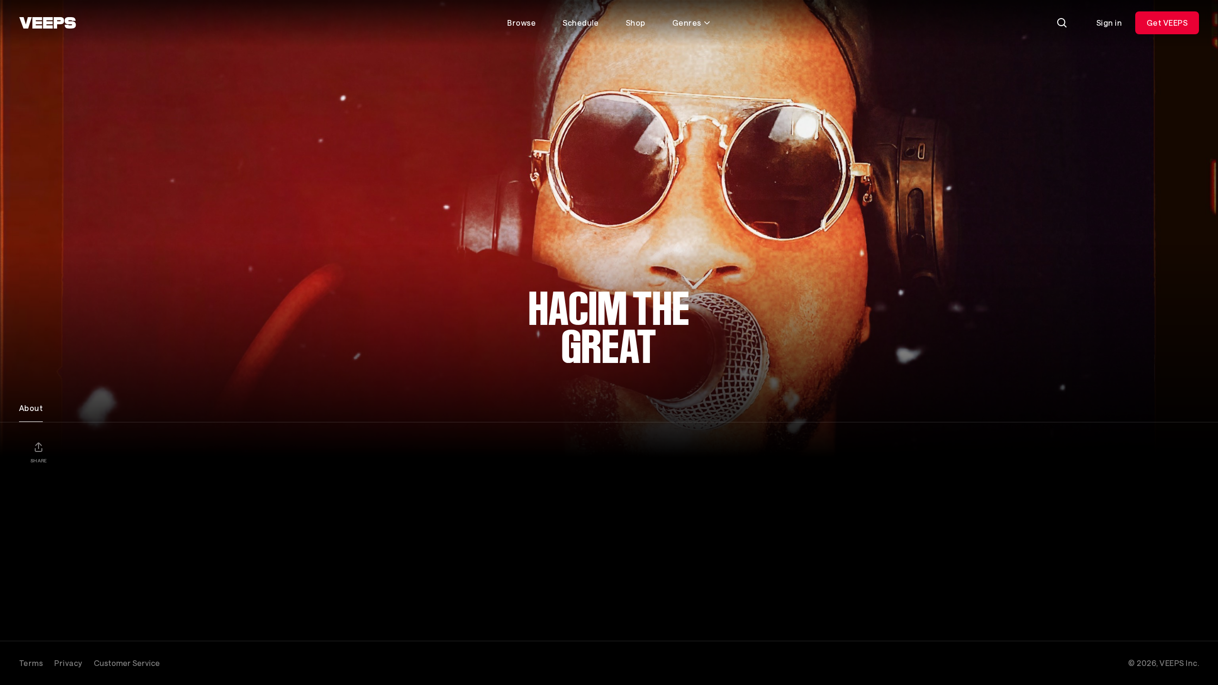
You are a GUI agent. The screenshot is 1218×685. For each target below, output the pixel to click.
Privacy (68, 662)
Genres (686, 22)
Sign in (1109, 22)
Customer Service (127, 662)
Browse (521, 22)
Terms (31, 662)
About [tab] (31, 407)
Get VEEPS (1167, 22)
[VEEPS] (47, 23)
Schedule (580, 22)
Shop (636, 22)
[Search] (1062, 22)
